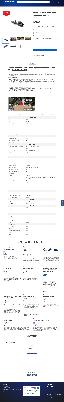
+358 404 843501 (9, 392)
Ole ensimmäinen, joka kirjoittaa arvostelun (32, 353)
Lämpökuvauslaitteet (15, 7)
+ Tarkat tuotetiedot (36, 35)
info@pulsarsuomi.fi (10, 391)
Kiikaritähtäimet (8, 7)
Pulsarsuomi (52, 394)
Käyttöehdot (49, 395)
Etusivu (4, 7)
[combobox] (33, 2)
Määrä (34, 45)
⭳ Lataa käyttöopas (44, 35)
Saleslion (52, 397)
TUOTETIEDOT (32, 63)
